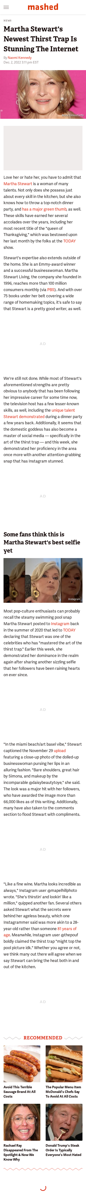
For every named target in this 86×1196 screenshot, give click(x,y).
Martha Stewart (18, 183)
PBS (50, 289)
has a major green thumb (44, 209)
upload (60, 750)
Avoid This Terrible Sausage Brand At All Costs (20, 1092)
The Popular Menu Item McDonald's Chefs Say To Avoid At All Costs (63, 1092)
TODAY (69, 241)
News (8, 20)
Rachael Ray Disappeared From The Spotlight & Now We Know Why (21, 1152)
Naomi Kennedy (20, 58)
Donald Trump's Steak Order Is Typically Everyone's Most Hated (63, 1150)
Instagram (74, 599)
